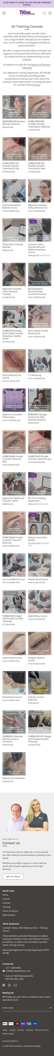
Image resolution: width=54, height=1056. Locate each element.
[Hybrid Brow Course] (39, 601)
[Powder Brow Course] (39, 565)
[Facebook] (4, 985)
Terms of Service (10, 911)
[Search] (44, 13)
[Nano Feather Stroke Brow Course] (39, 316)
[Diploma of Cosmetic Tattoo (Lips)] (14, 400)
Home (5, 894)
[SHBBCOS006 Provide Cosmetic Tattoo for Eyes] (14, 442)
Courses (6, 903)
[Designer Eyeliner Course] (39, 643)
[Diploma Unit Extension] (14, 763)
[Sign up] (50, 1008)
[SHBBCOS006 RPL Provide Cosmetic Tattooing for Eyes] (39, 149)
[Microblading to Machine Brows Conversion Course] (39, 274)
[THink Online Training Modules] (14, 230)
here (38, 84)
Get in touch (13, 876)
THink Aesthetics (16, 1046)
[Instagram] (9, 985)
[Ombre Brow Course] (14, 643)
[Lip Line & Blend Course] (14, 565)
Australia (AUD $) (10, 1041)
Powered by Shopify (32, 1046)
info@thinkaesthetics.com (18, 971)
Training (6, 907)
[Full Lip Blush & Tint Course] (14, 360)
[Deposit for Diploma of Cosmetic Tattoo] (14, 483)
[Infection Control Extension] (39, 682)
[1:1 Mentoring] (39, 360)
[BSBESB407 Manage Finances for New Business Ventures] (39, 400)
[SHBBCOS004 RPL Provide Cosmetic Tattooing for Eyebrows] (39, 107)
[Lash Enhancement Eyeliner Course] (14, 190)
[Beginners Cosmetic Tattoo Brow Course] (39, 190)
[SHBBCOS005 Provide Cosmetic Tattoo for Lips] (39, 442)
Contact (6, 898)
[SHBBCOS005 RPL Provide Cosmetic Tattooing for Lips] (14, 149)
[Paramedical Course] (14, 682)
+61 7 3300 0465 (13, 967)
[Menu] (4, 13)
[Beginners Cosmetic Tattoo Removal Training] (14, 274)
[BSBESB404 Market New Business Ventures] (14, 107)
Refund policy (9, 915)
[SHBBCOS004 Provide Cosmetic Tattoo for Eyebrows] (14, 523)
